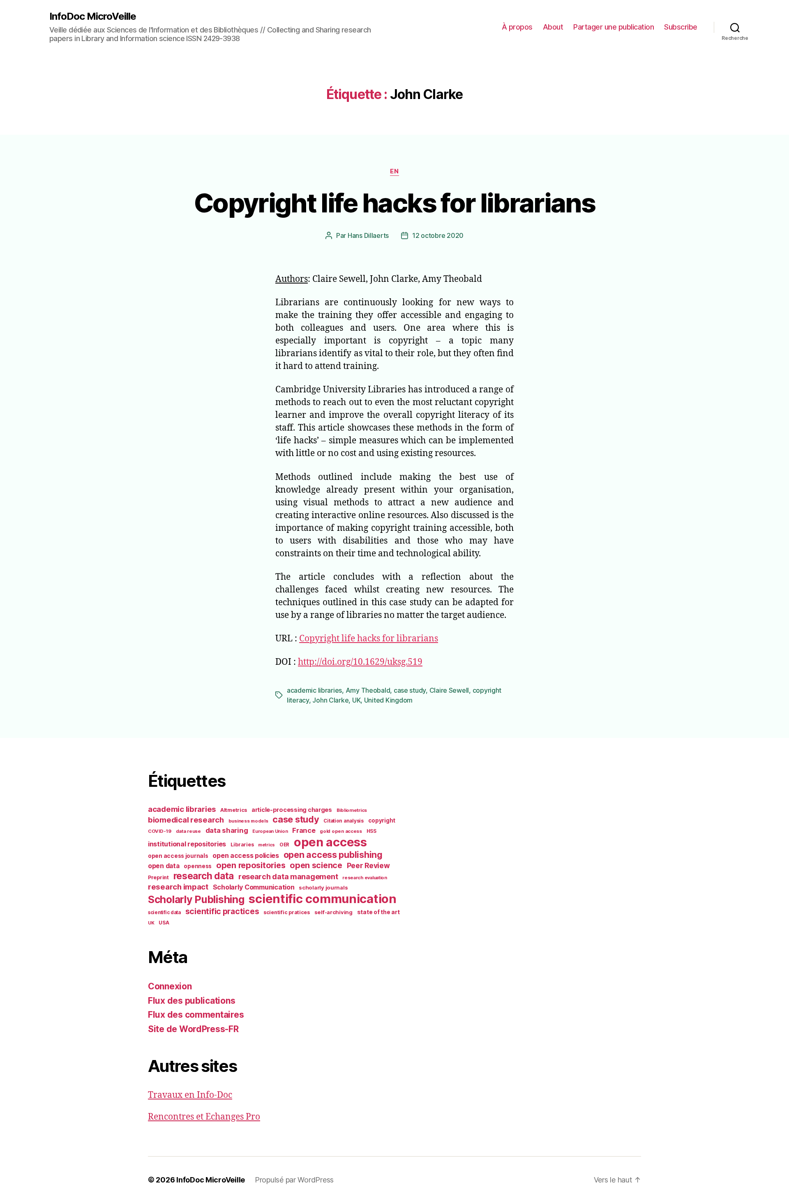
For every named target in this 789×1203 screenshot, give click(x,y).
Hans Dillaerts (368, 235)
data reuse (188, 831)
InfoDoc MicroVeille (92, 16)
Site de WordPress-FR (193, 1029)
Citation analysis (343, 821)
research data (203, 875)
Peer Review (368, 865)
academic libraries (314, 690)
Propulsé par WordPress (294, 1179)
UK (356, 700)
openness (198, 866)
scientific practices (222, 911)
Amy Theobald (368, 690)
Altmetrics (233, 810)
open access (330, 842)
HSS (371, 831)
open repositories (250, 865)
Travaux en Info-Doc (190, 1095)
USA (164, 923)
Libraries (242, 844)
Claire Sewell (449, 690)
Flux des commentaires (196, 1014)
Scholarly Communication (254, 887)
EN (394, 171)
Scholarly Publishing (196, 899)
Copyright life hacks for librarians (394, 203)
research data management (288, 876)
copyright (382, 820)
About (553, 27)
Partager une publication (613, 27)
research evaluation (364, 877)
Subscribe (680, 27)
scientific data (164, 912)
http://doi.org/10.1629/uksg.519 (360, 662)
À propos (517, 27)
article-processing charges (291, 809)
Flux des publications (191, 1001)
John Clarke (330, 700)
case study (410, 690)
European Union (270, 831)
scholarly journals (323, 887)
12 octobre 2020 (438, 235)
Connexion (170, 986)
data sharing (226, 830)
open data (164, 866)
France (303, 830)
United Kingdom (388, 700)
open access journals (178, 856)
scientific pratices (286, 912)
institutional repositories (187, 844)
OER (284, 845)
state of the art (378, 912)
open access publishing (333, 854)
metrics (266, 845)
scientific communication (323, 899)
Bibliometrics (352, 810)
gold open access (341, 831)
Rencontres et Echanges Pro (204, 1116)
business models (248, 821)
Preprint (158, 877)
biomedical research (186, 819)
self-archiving (333, 912)
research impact (178, 886)
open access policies (245, 855)
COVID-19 (159, 831)
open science (316, 865)
